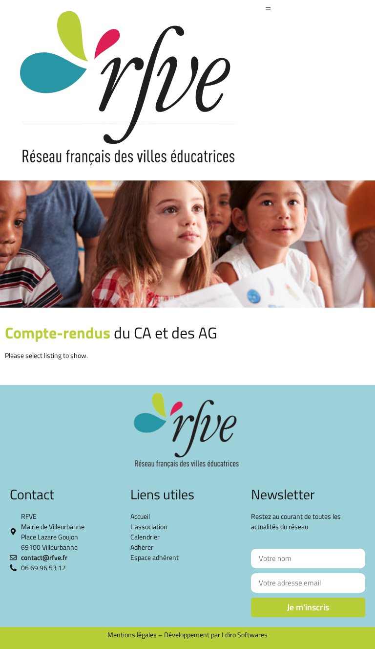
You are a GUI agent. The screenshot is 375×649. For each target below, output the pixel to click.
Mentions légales (132, 634)
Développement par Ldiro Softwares (216, 634)
